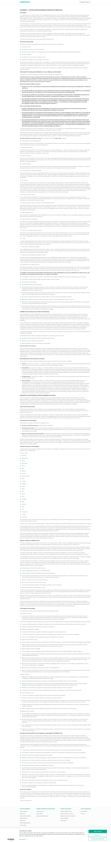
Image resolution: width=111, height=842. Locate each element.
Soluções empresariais (64, 818)
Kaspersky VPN (22, 820)
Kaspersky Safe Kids (23, 818)
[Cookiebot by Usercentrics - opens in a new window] (11, 839)
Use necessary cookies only (97, 838)
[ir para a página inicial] (25, 2)
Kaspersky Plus (22, 813)
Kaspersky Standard (23, 811)
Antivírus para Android (40, 811)
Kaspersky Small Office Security (66, 811)
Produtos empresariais (66, 808)
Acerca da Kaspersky (86, 808)
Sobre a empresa (84, 811)
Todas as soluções (23, 825)
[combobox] (85, 2)
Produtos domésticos (25, 808)
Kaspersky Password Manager (25, 822)
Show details (22, 839)
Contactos (83, 813)
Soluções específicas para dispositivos (45, 808)
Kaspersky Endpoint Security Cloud (67, 813)
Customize (97, 835)
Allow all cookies (97, 831)
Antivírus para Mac (39, 813)
